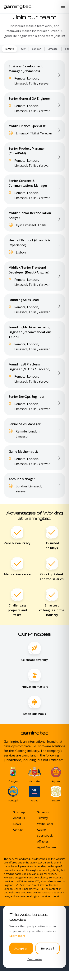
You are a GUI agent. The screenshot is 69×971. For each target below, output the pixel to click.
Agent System (46, 847)
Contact (18, 829)
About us (19, 818)
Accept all (21, 948)
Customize (34, 959)
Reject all (47, 948)
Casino (41, 829)
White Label (45, 824)
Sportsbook (45, 835)
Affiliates (43, 841)
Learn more (17, 936)
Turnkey (42, 818)
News (17, 824)
